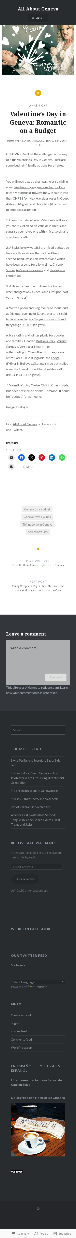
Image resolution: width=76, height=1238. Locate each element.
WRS (41, 226)
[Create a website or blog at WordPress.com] (38, 1209)
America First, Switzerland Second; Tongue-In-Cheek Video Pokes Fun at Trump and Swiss (35, 819)
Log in (15, 1023)
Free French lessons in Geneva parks (34, 790)
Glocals (37, 292)
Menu (40, 18)
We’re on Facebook (31, 929)
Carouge (12, 346)
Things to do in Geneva (37, 524)
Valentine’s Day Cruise (24, 385)
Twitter (17, 430)
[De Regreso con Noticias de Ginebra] (38, 1155)
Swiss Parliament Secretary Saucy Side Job (35, 763)
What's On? (38, 105)
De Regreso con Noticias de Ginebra (38, 1097)
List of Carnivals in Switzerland (30, 807)
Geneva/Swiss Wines (37, 517)
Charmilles (35, 352)
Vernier (61, 341)
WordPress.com (21, 1047)
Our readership (25, 879)
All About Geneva (38, 9)
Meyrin (39, 346)
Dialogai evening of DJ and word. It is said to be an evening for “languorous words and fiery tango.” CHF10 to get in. (36, 319)
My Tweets (18, 965)
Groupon (55, 292)
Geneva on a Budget (37, 509)
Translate (41, 987)
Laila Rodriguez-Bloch (37, 140)
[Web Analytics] (17, 1172)
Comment (55, 677)
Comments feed (21, 1039)
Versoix (24, 346)
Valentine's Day (38, 532)
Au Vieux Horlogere (29, 270)
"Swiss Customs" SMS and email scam (34, 799)
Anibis (56, 226)
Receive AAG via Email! (33, 843)
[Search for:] (38, 730)
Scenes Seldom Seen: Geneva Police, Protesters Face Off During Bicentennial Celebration (37, 777)
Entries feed (19, 1031)
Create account (21, 1015)
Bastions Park (45, 341)
